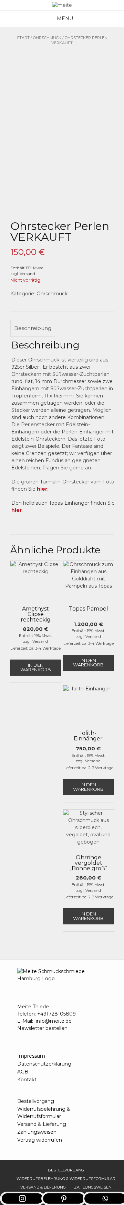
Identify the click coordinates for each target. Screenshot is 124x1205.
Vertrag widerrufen (39, 1140)
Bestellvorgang (35, 1101)
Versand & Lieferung (41, 1124)
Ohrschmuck (47, 37)
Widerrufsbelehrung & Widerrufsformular (43, 1112)
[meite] (62, 5)
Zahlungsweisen (36, 1132)
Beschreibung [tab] (32, 328)
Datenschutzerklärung (44, 1064)
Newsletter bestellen (42, 1028)
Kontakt (27, 1080)
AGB (22, 1072)
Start (23, 37)
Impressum (31, 1056)
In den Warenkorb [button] (35, 667)
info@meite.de (54, 1021)
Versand (27, 273)
